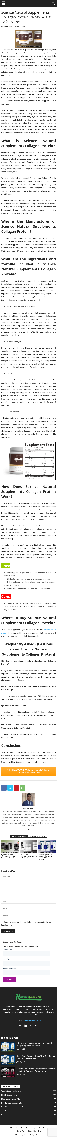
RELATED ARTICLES (19, 836)
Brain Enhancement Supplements (14, 1115)
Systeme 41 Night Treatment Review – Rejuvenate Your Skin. (9, 856)
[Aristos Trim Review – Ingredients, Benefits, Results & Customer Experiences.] (8, 1072)
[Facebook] (4, 788)
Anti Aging (5, 1111)
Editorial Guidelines (34, 1131)
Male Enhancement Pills (10, 1099)
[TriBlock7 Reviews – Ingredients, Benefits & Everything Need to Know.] (8, 1047)
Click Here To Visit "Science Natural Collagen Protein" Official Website (28, 771)
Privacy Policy (30, 1128)
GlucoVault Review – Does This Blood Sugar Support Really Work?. (36, 1057)
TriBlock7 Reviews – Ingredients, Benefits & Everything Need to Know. (35, 1044)
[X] (10, 788)
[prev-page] (27, 864)
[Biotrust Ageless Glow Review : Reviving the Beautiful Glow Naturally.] (47, 846)
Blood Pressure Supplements (12, 1107)
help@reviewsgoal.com (33, 1020)
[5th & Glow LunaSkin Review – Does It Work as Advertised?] (28, 846)
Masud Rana (7, 26)
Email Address (9, 968)
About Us (10, 1128)
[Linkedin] (28, 829)
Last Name (7, 959)
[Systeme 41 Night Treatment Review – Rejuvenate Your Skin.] (10, 846)
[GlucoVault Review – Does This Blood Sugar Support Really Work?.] (8, 1060)
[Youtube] (36, 1026)
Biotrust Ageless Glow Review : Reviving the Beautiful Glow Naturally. (45, 857)
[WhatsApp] (22, 788)
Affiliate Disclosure (44, 1128)
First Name (7, 950)
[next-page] (30, 864)
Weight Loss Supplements (11, 1091)
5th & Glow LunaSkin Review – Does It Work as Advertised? (28, 856)
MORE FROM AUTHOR (37, 836)
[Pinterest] (16, 788)
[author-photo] (28, 799)
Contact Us (19, 1128)
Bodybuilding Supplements (11, 1103)
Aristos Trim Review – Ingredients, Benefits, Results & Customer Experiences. (36, 1069)
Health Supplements (9, 1095)
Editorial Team (20, 1131)
